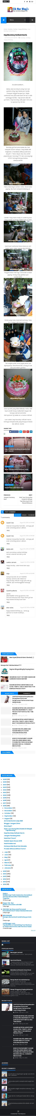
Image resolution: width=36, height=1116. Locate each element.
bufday (15, 29)
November (8, 811)
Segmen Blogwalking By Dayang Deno (21, 669)
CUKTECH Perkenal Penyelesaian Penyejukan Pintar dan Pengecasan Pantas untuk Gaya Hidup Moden (22, 699)
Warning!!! (8, 826)
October (7, 813)
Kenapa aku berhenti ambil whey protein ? (17, 918)
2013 (4, 876)
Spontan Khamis (15, 960)
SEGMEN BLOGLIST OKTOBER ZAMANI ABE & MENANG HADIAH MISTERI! (22, 678)
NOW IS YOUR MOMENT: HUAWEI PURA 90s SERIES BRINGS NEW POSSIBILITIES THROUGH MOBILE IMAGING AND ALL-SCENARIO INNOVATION (22, 742)
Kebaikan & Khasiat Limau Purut (20, 970)
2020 (5, 795)
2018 (4, 800)
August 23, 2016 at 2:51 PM (27, 562)
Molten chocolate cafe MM (12, 905)
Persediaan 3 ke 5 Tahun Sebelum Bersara (17, 911)
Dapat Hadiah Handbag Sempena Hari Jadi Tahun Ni (17, 450)
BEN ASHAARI (7, 915)
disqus (24, 515)
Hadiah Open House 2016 (13, 841)
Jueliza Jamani (11, 562)
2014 (4, 874)
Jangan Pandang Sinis (12, 836)
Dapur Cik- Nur (8, 903)
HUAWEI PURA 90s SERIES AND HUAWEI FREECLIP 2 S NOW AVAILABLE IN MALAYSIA (21, 731)
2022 (5, 790)
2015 (4, 871)
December (8, 808)
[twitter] (27, 1)
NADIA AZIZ (9, 549)
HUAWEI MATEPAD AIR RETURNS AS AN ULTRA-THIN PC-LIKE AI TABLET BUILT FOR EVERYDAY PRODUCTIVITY (22, 687)
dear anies (9, 608)
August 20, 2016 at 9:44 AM (27, 522)
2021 (4, 792)
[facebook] (25, 1)
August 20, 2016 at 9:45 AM (27, 535)
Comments (26, 693)
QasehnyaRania (11, 591)
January (7, 868)
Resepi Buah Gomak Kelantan (20, 980)
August (7, 818)
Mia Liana (11, 1087)
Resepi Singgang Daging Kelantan (21, 989)
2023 (5, 787)
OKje (7, 574)
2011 (4, 882)
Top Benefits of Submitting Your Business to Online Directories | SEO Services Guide (17, 926)
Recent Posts (9, 693)
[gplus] (32, 1)
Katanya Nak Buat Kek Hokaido (15, 846)
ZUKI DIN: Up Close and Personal (14, 909)
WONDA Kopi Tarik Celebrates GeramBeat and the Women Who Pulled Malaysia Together (17, 896)
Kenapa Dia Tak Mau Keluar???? (11, 665)
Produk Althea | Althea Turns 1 (15, 849)
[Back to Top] (18, 1111)
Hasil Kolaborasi (10, 843)
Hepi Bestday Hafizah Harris (14, 833)
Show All (33, 930)
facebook (31, 515)
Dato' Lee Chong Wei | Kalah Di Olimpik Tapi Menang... (18, 829)
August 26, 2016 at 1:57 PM (27, 607)
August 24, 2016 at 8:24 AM (27, 590)
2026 (5, 779)
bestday (10, 29)
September (8, 816)
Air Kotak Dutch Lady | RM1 (13, 821)
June (6, 855)
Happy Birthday (22, 29)
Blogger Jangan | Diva (12, 823)
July (6, 852)
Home (5, 29)
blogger (17, 515)
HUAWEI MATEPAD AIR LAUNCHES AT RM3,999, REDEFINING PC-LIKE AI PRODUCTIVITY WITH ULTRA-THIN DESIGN (23, 711)
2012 (4, 879)
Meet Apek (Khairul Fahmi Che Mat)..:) (21, 657)
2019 (4, 798)
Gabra (5, 893)
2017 (4, 803)
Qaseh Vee (10, 523)
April (6, 860)
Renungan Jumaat (16, 952)
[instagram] (30, 1)
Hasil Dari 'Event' (10, 838)
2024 (5, 785)
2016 (4, 806)
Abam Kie (11, 1094)
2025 (5, 782)
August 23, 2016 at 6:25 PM (27, 573)
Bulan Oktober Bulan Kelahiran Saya (16, 469)
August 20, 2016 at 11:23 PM (27, 549)
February (8, 865)
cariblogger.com (9, 923)
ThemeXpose (21, 1114)
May (6, 857)
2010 (4, 884)
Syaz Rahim (11, 1079)
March (6, 863)
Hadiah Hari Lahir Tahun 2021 (14, 488)
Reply (8, 530)
